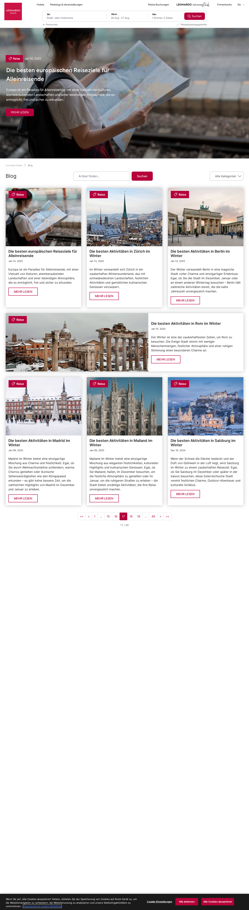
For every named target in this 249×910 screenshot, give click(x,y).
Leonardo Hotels (14, 165)
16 (115, 516)
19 (138, 516)
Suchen (142, 176)
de (239, 4)
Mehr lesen (20, 112)
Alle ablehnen (187, 901)
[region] (124, 902)
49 (153, 516)
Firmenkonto (224, 4)
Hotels (40, 4)
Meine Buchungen (158, 4)
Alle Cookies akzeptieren (217, 901)
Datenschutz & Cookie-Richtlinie (42, 906)
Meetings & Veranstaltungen (66, 4)
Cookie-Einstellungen (159, 901)
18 (131, 516)
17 (123, 516)
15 (108, 516)
